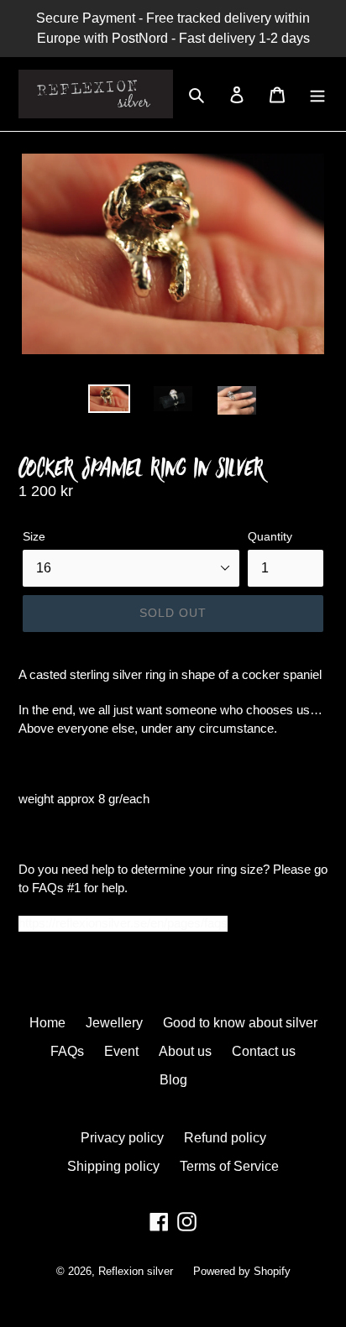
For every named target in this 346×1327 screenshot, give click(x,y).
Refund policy (225, 1138)
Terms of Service (229, 1166)
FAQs (67, 1051)
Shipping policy (113, 1166)
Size (34, 536)
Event (121, 1051)
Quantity (270, 536)
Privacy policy (122, 1138)
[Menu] (317, 94)
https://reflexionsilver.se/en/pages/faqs (123, 923)
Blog (173, 1080)
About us (185, 1051)
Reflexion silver (135, 1271)
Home (47, 1023)
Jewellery (114, 1023)
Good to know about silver (240, 1023)
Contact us (264, 1051)
